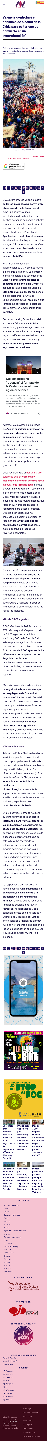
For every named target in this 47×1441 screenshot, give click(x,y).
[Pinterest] (42, 188)
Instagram (9, 1374)
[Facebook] (16, 188)
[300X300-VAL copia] (23, 1099)
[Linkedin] (35, 188)
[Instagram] (12, 188)
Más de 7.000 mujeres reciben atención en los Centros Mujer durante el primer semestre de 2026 (38, 1141)
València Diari (8, 1364)
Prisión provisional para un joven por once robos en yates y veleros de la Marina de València (38, 1180)
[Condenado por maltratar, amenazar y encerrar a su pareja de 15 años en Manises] (23, 1164)
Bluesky (9, 1393)
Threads (9, 1400)
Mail (7, 1381)
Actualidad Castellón (10, 1361)
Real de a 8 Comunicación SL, (10, 1422)
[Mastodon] (27, 188)
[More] (23, 192)
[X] (19, 188)
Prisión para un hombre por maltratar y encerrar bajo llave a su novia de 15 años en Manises (23, 1138)
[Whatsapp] (8, 188)
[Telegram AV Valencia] (23, 1026)
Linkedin (9, 1377)
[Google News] (4, 188)
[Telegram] (23, 188)
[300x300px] (23, 1069)
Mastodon (9, 1397)
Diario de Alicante (9, 1358)
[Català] (38, 2)
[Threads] (4, 1399)
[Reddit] (38, 188)
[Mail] (4, 1380)
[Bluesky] (31, 188)
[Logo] (20, 5)
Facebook (9, 1371)
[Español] (42, 2)
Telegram (9, 1384)
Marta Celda (38, 156)
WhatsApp (10, 1390)
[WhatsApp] (4, 1390)
